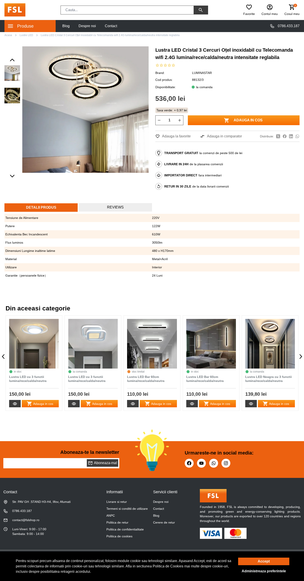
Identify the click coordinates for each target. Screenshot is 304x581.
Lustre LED (26, 35)
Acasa (8, 35)
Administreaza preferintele (264, 571)
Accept (264, 561)
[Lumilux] (14, 10)
